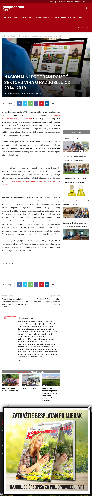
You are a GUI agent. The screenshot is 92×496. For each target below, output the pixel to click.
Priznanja (70, 2)
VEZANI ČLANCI (22, 372)
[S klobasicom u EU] (30, 380)
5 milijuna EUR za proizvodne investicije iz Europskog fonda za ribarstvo (47, 301)
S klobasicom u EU (29, 388)
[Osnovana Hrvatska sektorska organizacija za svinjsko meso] (76, 234)
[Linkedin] (47, 103)
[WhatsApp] (30, 103)
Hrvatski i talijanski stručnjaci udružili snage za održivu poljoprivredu (74, 159)
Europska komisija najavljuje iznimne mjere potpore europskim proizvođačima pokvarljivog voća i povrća (15, 303)
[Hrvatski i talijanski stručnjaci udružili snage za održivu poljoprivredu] (76, 168)
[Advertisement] (31, 271)
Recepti (37, 18)
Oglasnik (54, 18)
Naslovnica (5, 36)
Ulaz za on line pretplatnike (71, 18)
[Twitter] (25, 103)
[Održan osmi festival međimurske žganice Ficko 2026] (76, 212)
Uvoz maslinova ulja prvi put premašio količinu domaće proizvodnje (74, 181)
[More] (52, 103)
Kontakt (77, 2)
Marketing (53, 2)
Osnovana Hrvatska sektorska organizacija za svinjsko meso (75, 225)
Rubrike (6, 18)
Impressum (61, 2)
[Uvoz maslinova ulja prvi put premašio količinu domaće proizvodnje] (76, 190)
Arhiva (84, 2)
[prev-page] (3, 405)
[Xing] (20, 360)
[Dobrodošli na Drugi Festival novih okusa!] (10, 380)
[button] (87, 8)
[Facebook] (19, 103)
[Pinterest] (41, 103)
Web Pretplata (27, 18)
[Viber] (36, 103)
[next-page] (7, 405)
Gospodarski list (15, 93)
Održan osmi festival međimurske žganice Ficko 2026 (76, 203)
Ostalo (13, 72)
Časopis (15, 18)
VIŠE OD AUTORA (37, 372)
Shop (45, 18)
